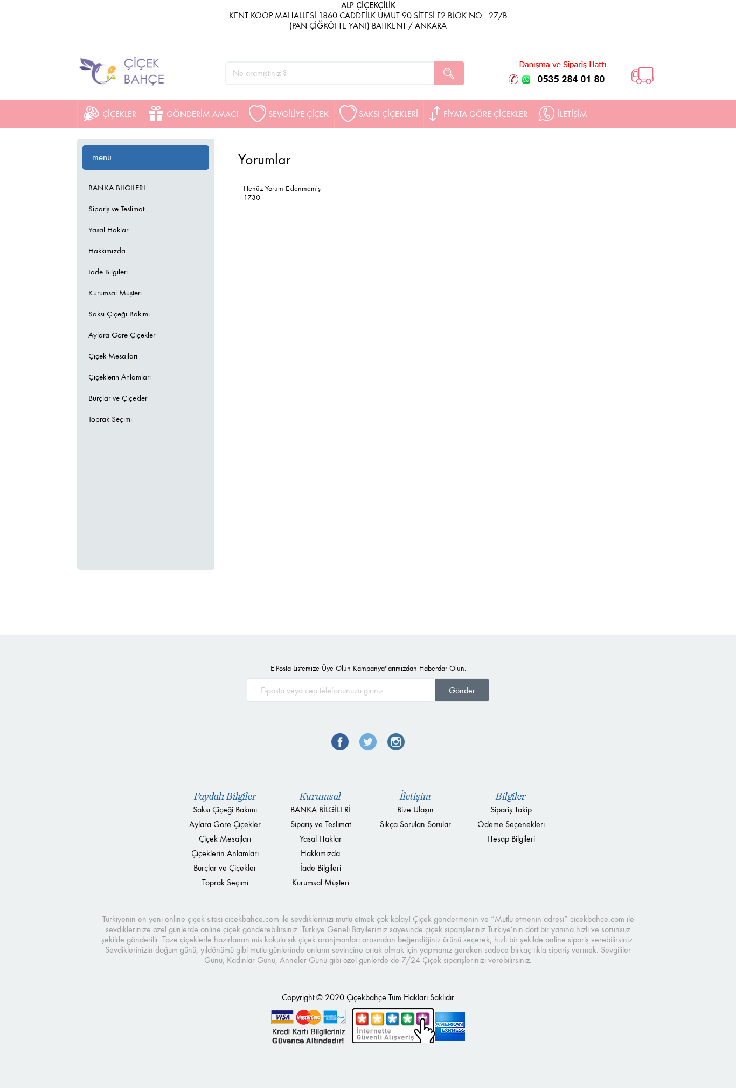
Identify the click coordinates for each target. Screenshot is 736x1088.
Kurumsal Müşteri (115, 293)
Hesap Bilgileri (511, 839)
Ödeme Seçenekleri (511, 824)
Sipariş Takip (511, 809)
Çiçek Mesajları (112, 356)
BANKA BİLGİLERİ (116, 187)
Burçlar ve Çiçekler (117, 398)
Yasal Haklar (108, 230)
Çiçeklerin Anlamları (119, 377)
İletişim (415, 796)
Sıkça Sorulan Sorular (415, 824)
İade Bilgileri (108, 272)
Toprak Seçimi (110, 419)
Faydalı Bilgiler (225, 796)
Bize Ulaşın (415, 809)
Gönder (462, 690)
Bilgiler (511, 796)
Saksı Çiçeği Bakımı (119, 314)
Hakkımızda (107, 251)
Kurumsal (320, 796)
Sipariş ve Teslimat (116, 209)
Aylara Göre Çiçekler (121, 335)
